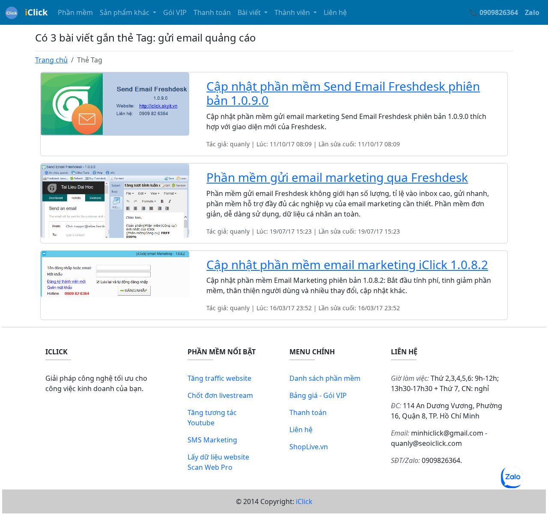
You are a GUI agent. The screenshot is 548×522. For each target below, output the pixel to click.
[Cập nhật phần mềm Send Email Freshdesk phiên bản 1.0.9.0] (115, 103)
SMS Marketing (212, 440)
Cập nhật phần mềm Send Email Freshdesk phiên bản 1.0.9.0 (343, 93)
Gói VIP (175, 12)
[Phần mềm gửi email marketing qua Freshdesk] (115, 200)
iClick (304, 501)
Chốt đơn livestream (220, 395)
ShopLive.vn (308, 446)
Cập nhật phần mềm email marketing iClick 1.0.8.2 (347, 264)
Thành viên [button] (293, 12)
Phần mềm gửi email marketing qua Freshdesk (337, 177)
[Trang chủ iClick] (11, 12)
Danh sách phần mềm (324, 378)
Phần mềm (75, 12)
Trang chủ (51, 60)
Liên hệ (335, 12)
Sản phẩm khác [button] (125, 12)
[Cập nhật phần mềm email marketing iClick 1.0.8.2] (115, 273)
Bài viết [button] (250, 12)
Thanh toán (212, 12)
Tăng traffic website (219, 378)
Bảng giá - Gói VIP (318, 395)
